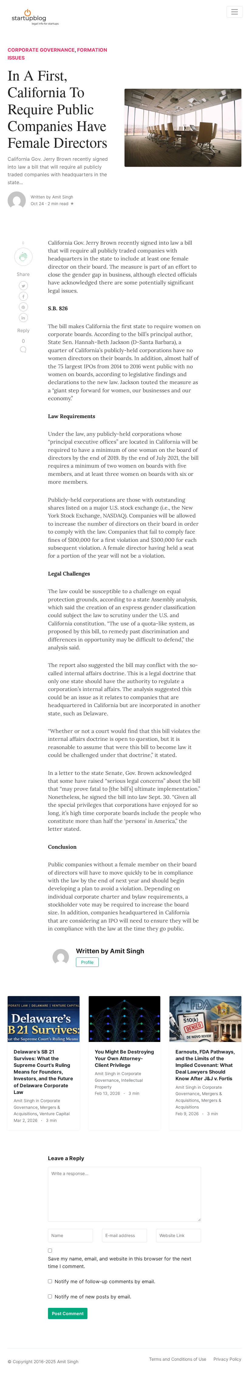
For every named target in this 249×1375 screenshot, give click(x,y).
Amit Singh (25, 1100)
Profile (87, 962)
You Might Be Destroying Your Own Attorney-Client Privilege (124, 1058)
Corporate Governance (41, 50)
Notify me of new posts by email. (93, 1297)
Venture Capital (54, 1113)
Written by (52, 196)
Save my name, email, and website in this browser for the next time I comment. (119, 1263)
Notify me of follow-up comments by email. (105, 1281)
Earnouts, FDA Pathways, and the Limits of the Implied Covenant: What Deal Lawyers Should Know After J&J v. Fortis (205, 1065)
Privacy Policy (227, 1359)
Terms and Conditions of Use (177, 1359)
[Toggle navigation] (235, 12)
